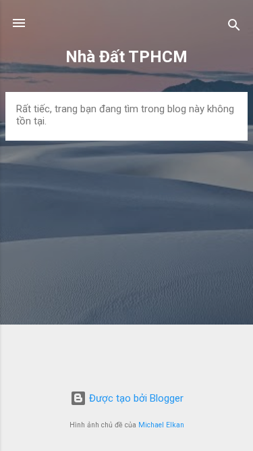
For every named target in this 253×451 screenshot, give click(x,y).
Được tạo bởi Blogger (135, 398)
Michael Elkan (161, 425)
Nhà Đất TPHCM (126, 56)
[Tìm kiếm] (234, 27)
